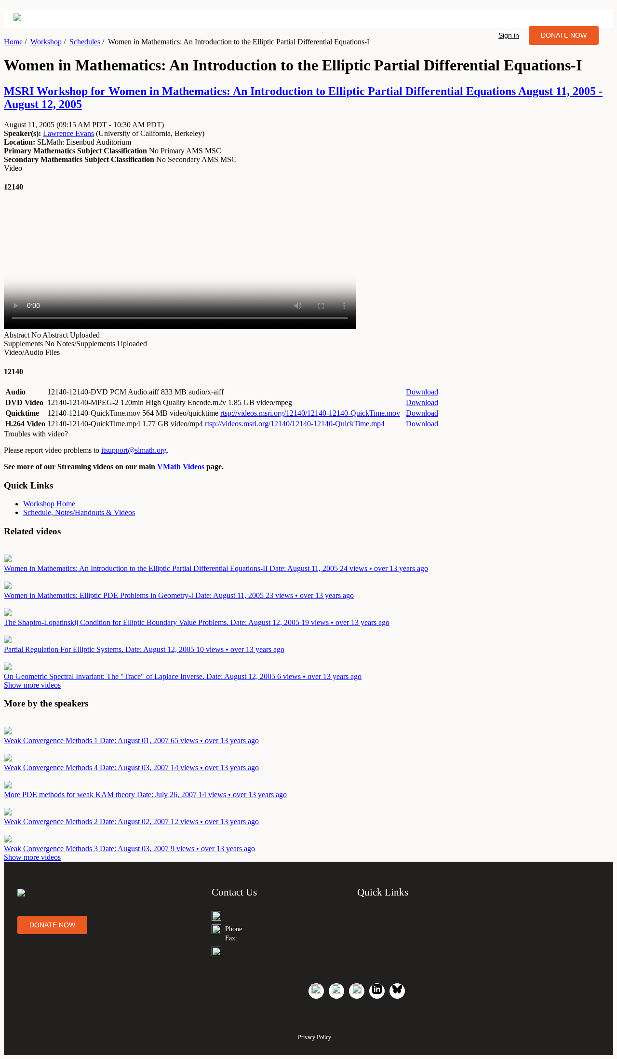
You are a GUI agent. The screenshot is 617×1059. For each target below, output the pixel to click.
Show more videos (32, 685)
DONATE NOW (564, 35)
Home (13, 42)
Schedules (84, 42)
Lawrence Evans (68, 133)
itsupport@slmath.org (134, 450)
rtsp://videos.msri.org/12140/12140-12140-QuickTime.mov (310, 413)
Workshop (46, 42)
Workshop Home (49, 504)
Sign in (508, 35)
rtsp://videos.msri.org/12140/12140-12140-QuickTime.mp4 (295, 424)
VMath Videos (180, 466)
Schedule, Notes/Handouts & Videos (79, 512)
